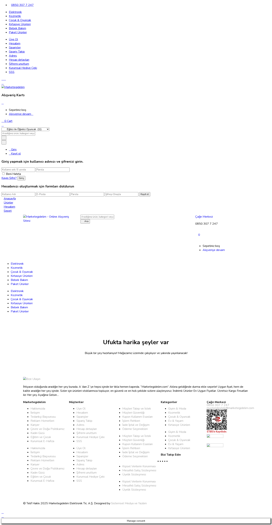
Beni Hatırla (13, 174)
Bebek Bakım (17, 28)
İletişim (35, 413)
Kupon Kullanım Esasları (137, 417)
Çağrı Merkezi (204, 217)
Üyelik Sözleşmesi (134, 474)
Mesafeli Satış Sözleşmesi (139, 470)
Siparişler (15, 48)
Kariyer (35, 425)
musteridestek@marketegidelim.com (230, 408)
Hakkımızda (38, 409)
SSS (11, 72)
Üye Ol (13, 39)
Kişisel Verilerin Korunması (139, 466)
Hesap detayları (19, 60)
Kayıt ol (16, 154)
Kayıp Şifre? (9, 178)
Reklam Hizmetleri (42, 421)
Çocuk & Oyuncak (20, 20)
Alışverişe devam (20, 114)
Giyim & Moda (177, 409)
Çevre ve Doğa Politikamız (47, 429)
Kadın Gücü (38, 433)
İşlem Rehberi (131, 421)
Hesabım (14, 43)
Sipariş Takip (17, 52)
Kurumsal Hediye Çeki (23, 68)
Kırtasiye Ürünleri (20, 24)
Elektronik (15, 12)
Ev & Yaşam (175, 421)
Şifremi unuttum (19, 64)
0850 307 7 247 (22, 5)
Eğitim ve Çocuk (41, 437)
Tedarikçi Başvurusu (43, 417)
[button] (6, 121)
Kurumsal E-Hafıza (42, 441)
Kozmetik (15, 16)
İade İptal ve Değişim (136, 425)
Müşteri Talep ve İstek (136, 409)
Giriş (14, 149)
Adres (13, 56)
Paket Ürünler (18, 32)
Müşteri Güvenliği (133, 413)
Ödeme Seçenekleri (135, 429)
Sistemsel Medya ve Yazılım (129, 503)
